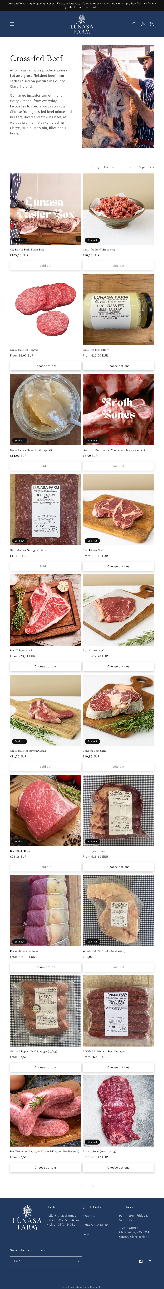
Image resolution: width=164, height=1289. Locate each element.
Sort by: (95, 167)
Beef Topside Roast (94, 851)
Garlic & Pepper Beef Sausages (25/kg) (33, 1051)
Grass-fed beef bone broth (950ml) (31, 450)
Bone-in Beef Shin (94, 750)
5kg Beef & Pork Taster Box (27, 249)
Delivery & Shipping (95, 1225)
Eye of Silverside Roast (24, 951)
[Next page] (92, 1186)
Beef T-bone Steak (21, 650)
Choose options (46, 366)
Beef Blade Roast (20, 851)
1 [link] (71, 1186)
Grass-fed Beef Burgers (24, 350)
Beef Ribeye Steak (94, 550)
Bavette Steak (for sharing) (99, 1151)
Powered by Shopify (92, 1287)
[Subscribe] (77, 1261)
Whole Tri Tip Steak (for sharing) (104, 951)
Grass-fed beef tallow (96, 350)
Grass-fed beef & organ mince (28, 550)
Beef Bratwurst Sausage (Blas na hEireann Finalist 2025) (44, 1151)
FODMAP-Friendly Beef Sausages (104, 1051)
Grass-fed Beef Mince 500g (99, 249)
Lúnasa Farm (76, 1287)
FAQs (86, 1234)
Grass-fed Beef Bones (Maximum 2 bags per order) (114, 450)
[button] (12, 24)
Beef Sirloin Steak (94, 650)
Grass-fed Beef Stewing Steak (28, 750)
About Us (89, 1216)
